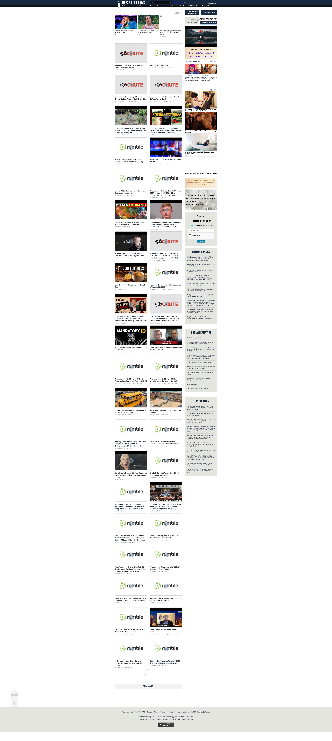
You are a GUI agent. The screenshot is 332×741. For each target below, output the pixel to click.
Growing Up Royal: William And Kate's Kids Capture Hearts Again (170, 32)
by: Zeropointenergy (155, 260)
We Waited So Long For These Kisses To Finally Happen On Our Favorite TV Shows (200, 110)
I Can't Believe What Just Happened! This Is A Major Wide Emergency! (129, 223)
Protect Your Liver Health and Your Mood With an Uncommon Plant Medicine (201, 367)
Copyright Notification (182, 712)
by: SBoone (118, 479)
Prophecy (164, 134)
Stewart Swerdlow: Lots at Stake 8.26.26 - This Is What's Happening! (129, 161)
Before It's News (133, 2)
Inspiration (175, 6)
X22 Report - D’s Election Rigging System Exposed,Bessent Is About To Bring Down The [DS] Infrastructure (129, 506)
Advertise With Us (134, 712)
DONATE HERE (192, 13)
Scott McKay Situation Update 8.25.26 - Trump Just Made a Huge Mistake (166, 662)
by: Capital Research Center (157, 352)
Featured (124, 6)
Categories (211, 6)
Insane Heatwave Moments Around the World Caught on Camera (130, 411)
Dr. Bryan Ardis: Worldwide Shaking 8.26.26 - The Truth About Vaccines (164, 443)
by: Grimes (153, 229)
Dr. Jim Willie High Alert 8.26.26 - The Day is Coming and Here (130, 192)
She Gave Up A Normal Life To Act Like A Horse (201, 173)
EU (125, 323)
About (124, 712)
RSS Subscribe (197, 712)
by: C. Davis (118, 289)
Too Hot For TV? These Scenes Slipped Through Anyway (201, 131)
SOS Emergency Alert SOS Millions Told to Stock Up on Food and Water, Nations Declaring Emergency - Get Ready (166, 130)
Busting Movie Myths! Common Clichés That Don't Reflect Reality (192, 79)
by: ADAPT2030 (119, 352)
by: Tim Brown (119, 667)
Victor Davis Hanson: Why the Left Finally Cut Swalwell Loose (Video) (201, 451)
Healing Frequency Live (159, 65)
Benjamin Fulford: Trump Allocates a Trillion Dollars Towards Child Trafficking (131, 98)
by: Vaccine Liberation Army (157, 164)
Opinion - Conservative (173, 352)
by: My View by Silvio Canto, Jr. (158, 634)
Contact (149, 712)
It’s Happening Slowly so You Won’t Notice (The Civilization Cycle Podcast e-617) (200, 342)
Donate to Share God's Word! (201, 57)
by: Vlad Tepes (119, 323)
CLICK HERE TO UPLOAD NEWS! (208, 23)
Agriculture (128, 352)
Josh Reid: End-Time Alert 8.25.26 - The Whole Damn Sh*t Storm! (165, 599)
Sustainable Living (166, 6)
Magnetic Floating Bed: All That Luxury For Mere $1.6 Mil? (200, 153)
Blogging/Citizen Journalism (165, 289)
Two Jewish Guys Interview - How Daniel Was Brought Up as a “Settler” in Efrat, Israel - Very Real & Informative (201, 349)
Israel (163, 323)
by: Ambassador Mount (121, 134)
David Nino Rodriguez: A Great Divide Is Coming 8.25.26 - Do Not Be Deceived (130, 599)
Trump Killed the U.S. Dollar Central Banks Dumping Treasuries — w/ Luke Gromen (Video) (200, 470)
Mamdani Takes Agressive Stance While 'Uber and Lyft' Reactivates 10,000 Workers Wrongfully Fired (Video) (165, 506)
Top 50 (190, 6)
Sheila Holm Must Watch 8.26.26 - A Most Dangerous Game (164, 474)
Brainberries (118, 34)
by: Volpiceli (153, 289)
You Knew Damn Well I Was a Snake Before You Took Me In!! (129, 66)
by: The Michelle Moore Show (123, 542)
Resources (135, 542)
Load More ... (148, 686)
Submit (201, 241)
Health (137, 6)
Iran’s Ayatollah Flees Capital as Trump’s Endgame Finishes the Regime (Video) (199, 464)
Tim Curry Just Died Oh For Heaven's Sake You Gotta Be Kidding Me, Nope (129, 255)
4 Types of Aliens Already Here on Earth (199, 362)
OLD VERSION (209, 12)
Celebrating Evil (192, 384)
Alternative (169, 164)
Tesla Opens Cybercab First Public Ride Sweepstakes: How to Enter (199, 379)
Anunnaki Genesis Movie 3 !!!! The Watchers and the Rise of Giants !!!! (164, 380)
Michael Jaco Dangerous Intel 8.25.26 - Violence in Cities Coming (165, 568)
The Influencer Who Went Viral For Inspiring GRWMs (148, 31)
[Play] (201, 37)
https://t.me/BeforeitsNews (194, 204)
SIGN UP (192, 226)
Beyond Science (144, 6)
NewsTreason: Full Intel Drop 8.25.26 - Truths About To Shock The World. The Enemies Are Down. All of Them (130, 569)
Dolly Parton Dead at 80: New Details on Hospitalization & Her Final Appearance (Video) (131, 475)
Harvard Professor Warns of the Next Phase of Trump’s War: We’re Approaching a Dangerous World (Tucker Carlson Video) (201, 457)
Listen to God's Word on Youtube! (201, 53)
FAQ (143, 712)
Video (184, 6)
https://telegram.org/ (209, 198)
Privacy (156, 712)
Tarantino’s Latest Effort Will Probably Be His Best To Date (209, 79)
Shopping (204, 6)
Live (181, 6)
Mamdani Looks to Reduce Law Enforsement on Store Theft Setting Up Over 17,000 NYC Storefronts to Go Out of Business (200, 437)
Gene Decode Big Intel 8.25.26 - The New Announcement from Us (164, 537)
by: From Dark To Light (121, 70)
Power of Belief (154, 6)
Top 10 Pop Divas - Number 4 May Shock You (124, 31)
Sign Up (214, 3)
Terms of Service (167, 712)
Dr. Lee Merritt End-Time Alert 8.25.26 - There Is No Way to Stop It (131, 631)
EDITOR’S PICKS (201, 252)
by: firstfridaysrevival (155, 67)
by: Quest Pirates (154, 414)
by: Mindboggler (119, 414)
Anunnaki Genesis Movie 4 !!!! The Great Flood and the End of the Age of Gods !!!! (131, 380)
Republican (165, 260)
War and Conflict (133, 134)
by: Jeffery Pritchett (155, 134)
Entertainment (164, 414)
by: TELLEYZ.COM (120, 383)
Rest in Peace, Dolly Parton (195, 338)
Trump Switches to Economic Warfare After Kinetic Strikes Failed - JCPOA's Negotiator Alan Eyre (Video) (200, 311)
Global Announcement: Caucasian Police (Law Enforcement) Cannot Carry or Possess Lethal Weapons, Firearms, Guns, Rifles (165, 225)
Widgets (207, 712)
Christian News (128, 667)
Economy (131, 6)
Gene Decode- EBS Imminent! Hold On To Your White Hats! (165, 98)
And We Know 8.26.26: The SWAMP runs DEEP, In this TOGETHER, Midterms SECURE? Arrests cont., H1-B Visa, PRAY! (166, 193)
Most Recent (196, 6)
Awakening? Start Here (168, 67)
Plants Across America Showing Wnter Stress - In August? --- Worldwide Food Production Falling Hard (131, 130)
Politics (159, 511)
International (160, 229)
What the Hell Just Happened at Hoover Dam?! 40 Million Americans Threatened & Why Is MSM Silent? (200, 444)
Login (209, 3)
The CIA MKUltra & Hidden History (197, 388)
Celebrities (125, 479)
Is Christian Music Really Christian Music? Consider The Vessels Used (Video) (128, 663)
